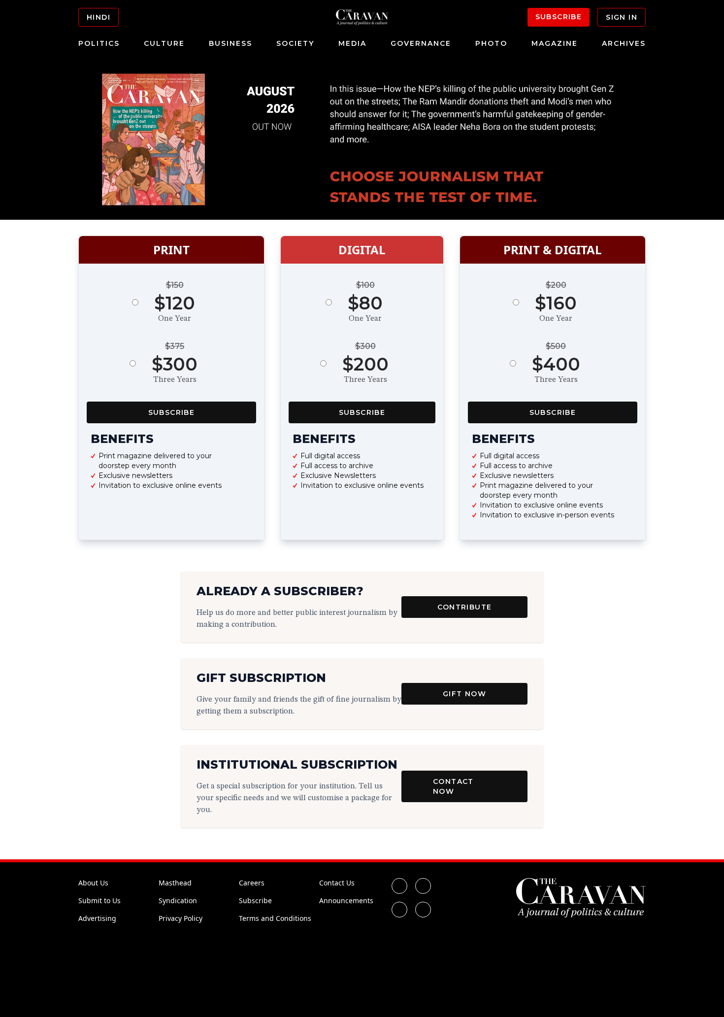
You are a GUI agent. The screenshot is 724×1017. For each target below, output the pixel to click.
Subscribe (558, 16)
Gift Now (464, 693)
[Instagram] (399, 909)
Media (352, 43)
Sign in (621, 17)
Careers (251, 882)
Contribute (464, 607)
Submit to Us (99, 900)
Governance (421, 43)
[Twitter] (423, 886)
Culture (164, 43)
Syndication (178, 900)
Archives (624, 43)
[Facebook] (399, 886)
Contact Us (337, 882)
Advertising (97, 918)
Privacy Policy (180, 918)
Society (295, 43)
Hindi (98, 17)
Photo (491, 43)
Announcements (346, 900)
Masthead (175, 882)
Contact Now (453, 786)
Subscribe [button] (171, 412)
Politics (99, 43)
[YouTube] (423, 909)
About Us (93, 882)
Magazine (554, 43)
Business (230, 43)
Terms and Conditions (275, 918)
